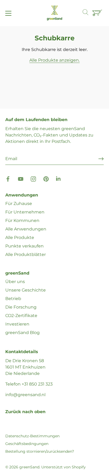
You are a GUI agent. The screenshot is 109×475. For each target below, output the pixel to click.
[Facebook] (8, 178)
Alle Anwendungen (25, 229)
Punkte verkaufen (24, 246)
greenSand (29, 467)
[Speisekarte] (8, 13)
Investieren (17, 324)
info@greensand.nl (25, 394)
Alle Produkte (19, 237)
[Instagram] (33, 178)
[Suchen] (88, 13)
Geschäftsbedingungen (26, 444)
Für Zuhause (18, 203)
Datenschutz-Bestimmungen (32, 436)
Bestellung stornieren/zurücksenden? (39, 451)
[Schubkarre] (98, 13)
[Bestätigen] (101, 158)
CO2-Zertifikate (21, 315)
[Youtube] (20, 178)
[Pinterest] (46, 178)
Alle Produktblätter (25, 254)
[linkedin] (58, 178)
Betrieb (13, 298)
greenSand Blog (22, 332)
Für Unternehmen (24, 212)
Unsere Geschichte (25, 290)
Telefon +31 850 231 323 (29, 384)
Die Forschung (21, 307)
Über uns (15, 281)
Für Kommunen (22, 220)
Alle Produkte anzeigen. (54, 60)
